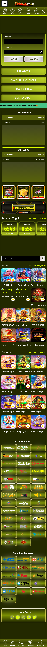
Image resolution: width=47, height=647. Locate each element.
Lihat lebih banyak (35, 218)
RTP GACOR (23, 71)
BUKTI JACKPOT (23, 97)
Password (8, 47)
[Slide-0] (17, 27)
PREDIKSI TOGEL (23, 89)
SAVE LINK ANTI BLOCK (23, 80)
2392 (27, 228)
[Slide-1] (21, 27)
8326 (9, 228)
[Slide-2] (25, 27)
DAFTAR (34, 59)
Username (8, 36)
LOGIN (14, 59)
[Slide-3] (30, 27)
